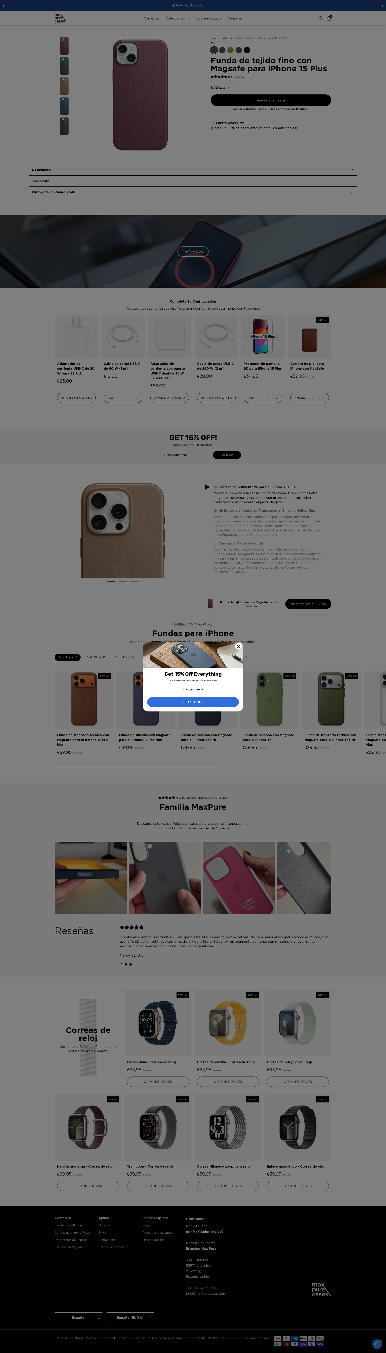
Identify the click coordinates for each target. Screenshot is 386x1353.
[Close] (238, 646)
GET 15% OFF (193, 702)
